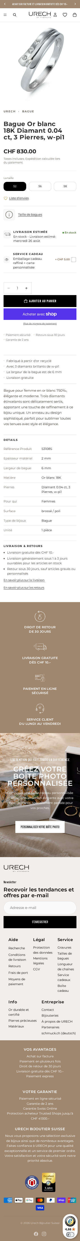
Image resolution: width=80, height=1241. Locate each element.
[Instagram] (44, 1234)
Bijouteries (50, 1015)
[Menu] (5, 15)
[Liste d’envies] (65, 15)
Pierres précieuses (22, 1021)
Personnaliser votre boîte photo (40, 827)
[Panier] (75, 15)
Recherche (16, 948)
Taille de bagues (30, 214)
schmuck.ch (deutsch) (59, 1033)
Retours (14, 966)
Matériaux (16, 1026)
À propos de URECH (57, 1021)
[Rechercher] (15, 15)
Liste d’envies (19, 198)
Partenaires (50, 1027)
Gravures (64, 947)
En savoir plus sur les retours (24, 587)
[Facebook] (36, 1234)
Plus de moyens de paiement (40, 323)
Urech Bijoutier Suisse (45, 1223)
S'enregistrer (40, 922)
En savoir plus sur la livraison (24, 580)
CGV (36, 969)
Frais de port (18, 973)
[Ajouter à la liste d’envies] (6, 198)
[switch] (70, 1234)
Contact (48, 1010)
